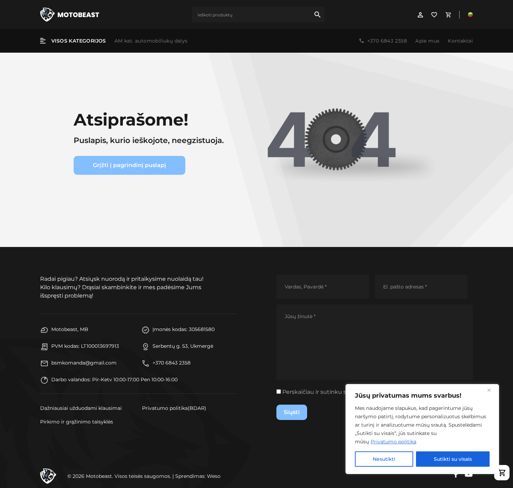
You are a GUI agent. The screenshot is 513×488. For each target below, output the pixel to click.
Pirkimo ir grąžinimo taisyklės (76, 422)
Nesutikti (384, 459)
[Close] (492, 390)
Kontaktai (460, 41)
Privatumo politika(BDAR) (174, 408)
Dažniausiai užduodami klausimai (81, 408)
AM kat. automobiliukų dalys (151, 41)
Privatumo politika (393, 441)
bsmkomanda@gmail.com (84, 363)
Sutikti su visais (453, 459)
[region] (422, 429)
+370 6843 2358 (387, 41)
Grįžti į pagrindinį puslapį (129, 165)
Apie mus (427, 41)
